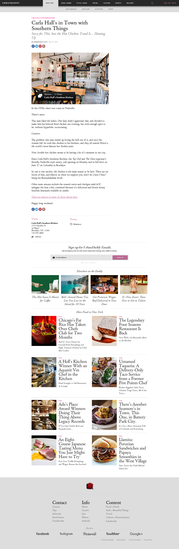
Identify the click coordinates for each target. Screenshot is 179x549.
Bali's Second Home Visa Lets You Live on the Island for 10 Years (74, 300)
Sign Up (167, 3)
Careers (85, 510)
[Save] (43, 46)
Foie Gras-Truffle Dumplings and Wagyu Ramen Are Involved (72, 463)
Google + (136, 534)
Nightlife (86, 9)
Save (40, 46)
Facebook (43, 534)
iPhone (85, 517)
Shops (110, 9)
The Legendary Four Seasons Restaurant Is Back (131, 326)
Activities (99, 9)
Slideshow (77, 224)
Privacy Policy (148, 540)
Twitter (113, 534)
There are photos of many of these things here (54, 197)
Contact (56, 506)
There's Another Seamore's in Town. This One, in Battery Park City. (132, 412)
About (85, 506)
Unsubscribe (58, 521)
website (37, 236)
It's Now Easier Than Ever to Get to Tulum (134, 299)
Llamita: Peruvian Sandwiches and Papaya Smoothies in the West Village (133, 450)
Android (86, 521)
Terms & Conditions (135, 540)
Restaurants (71, 9)
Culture (107, 3)
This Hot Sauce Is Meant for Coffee (45, 299)
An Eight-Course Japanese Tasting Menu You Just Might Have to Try (72, 448)
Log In (174, 3)
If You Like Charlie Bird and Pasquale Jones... (71, 427)
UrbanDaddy (10, 3)
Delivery (130, 3)
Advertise (56, 513)
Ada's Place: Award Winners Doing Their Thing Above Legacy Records (72, 412)
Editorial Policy (121, 540)
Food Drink (66, 3)
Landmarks (111, 521)
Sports (118, 3)
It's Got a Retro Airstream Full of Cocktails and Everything (132, 427)
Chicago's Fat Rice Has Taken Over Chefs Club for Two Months (72, 328)
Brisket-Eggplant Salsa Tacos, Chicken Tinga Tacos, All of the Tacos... (132, 390)
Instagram (66, 534)
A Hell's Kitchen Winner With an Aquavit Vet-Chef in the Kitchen (73, 370)
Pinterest (89, 534)
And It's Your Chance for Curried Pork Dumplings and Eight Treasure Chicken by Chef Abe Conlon (72, 346)
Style (82, 3)
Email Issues (58, 517)
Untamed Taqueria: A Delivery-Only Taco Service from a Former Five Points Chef (133, 372)
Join (84, 513)
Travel (95, 3)
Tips (54, 510)
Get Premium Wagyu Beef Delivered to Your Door (104, 300)
